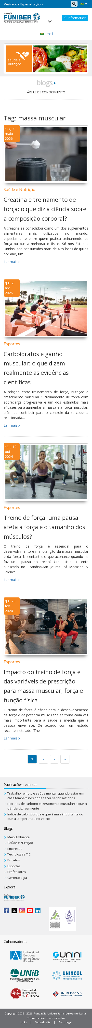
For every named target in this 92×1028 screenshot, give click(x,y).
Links (23, 1022)
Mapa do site (43, 1022)
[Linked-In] (37, 911)
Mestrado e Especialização (22, 4)
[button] (83, 3)
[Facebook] (6, 911)
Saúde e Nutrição (19, 189)
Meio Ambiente (18, 837)
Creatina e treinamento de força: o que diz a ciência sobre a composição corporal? (45, 208)
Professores (16, 871)
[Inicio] (22, 17)
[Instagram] (22, 911)
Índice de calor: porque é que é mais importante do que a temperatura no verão (45, 816)
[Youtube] (30, 911)
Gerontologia (17, 877)
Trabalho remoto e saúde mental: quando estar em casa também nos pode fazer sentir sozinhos (45, 795)
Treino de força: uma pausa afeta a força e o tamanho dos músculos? (44, 526)
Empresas (14, 848)
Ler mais (10, 261)
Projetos (13, 860)
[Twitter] (14, 911)
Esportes (12, 344)
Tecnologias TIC (18, 854)
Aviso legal (65, 1022)
